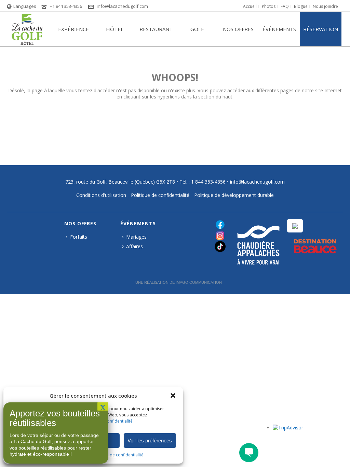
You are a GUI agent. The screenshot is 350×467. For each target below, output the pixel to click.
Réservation (320, 29)
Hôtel (114, 29)
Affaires (134, 246)
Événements (279, 29)
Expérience (73, 29)
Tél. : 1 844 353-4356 (202, 181)
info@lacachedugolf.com (122, 6)
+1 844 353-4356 (66, 6)
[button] (173, 395)
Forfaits (78, 237)
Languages (24, 6)
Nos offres (238, 29)
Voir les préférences (149, 440)
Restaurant (156, 29)
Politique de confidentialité (118, 455)
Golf (197, 29)
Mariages (136, 237)
